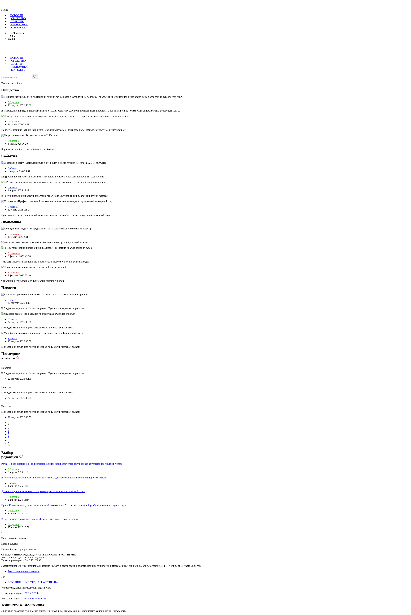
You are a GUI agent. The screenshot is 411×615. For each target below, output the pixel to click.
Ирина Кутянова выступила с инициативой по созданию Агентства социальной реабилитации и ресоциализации (64, 505)
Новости (12, 300)
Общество (13, 102)
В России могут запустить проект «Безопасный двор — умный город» (39, 519)
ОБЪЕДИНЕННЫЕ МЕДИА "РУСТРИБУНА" (33, 582)
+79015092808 (31, 593)
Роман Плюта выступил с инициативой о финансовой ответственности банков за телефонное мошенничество (61, 463)
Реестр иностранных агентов (23, 571)
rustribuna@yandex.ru (35, 598)
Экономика (14, 234)
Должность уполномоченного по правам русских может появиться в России (43, 491)
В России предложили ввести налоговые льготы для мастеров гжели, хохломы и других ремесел (54, 477)
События (12, 168)
